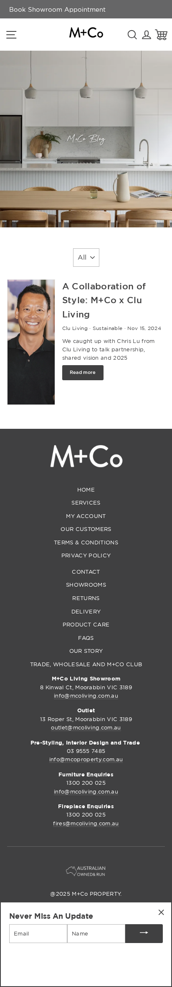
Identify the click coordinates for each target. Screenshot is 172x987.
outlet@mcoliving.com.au (86, 727)
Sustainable (108, 328)
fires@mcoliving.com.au (86, 823)
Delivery (86, 611)
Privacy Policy (86, 555)
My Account (86, 516)
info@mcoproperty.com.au (86, 759)
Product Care (86, 624)
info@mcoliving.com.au (86, 695)
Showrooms (86, 585)
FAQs (86, 638)
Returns (85, 598)
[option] (57, 9)
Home (86, 489)
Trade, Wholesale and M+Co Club (86, 664)
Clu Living (75, 328)
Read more (83, 372)
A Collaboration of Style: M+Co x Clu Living (104, 300)
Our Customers (86, 529)
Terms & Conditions (86, 542)
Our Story (86, 651)
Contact (86, 572)
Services (86, 502)
